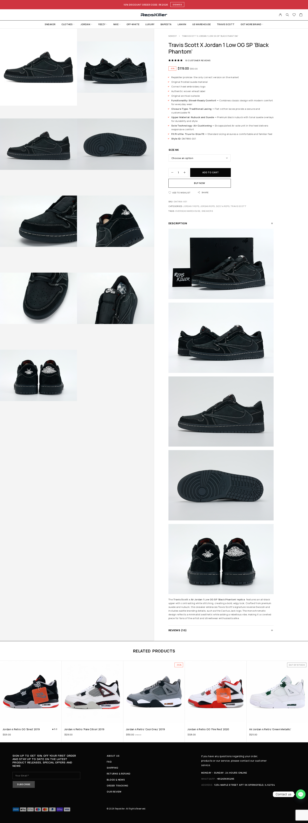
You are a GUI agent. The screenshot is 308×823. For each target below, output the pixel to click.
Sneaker (50, 24)
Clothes (67, 24)
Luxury (150, 24)
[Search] (287, 14)
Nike (116, 24)
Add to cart (210, 172)
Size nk (174, 149)
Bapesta (166, 24)
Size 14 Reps (223, 206)
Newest (172, 36)
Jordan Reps (207, 206)
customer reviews (197, 60)
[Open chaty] (301, 794)
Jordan (85, 24)
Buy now (199, 183)
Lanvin (182, 24)
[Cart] (301, 15)
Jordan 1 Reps (191, 206)
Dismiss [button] (177, 4)
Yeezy (101, 24)
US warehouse (201, 24)
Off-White (133, 24)
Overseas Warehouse (187, 211)
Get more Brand (251, 24)
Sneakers (207, 211)
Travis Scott (226, 24)
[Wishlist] (294, 15)
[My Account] (280, 14)
